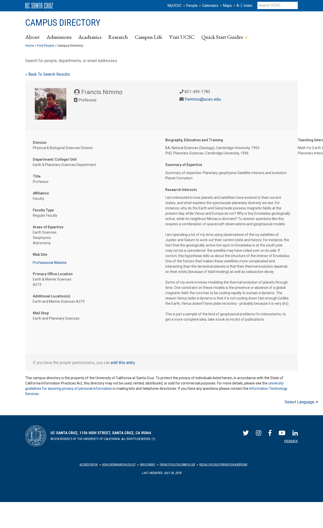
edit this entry (123, 362)
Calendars (210, 6)
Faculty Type (43, 210)
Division (39, 143)
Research (118, 36)
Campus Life (148, 36)
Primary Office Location (53, 274)
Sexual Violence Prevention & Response (223, 464)
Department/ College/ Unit (55, 159)
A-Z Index (244, 6)
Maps (227, 6)
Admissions (58, 36)
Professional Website (50, 263)
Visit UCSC (182, 36)
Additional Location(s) (51, 296)
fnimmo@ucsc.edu (203, 99)
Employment (147, 464)
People (192, 6)
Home (29, 45)
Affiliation (41, 193)
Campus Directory (62, 22)
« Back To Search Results (47, 74)
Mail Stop (41, 313)
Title (37, 176)
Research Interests (181, 190)
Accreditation (88, 464)
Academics (89, 36)
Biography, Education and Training (194, 140)
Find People (45, 45)
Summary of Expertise (183, 165)
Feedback (291, 441)
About (32, 36)
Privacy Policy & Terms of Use (177, 464)
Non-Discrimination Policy (119, 464)
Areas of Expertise (48, 227)
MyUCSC (174, 6)
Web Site (40, 255)
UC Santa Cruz (39, 6)
